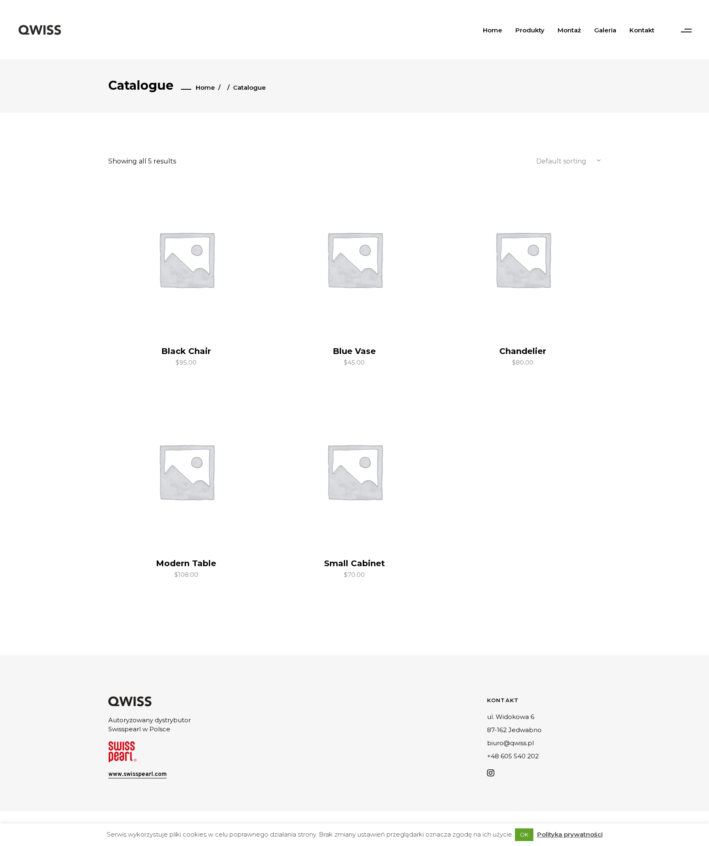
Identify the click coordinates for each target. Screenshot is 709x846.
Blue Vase (354, 351)
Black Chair (186, 351)
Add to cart (169, 361)
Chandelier (522, 351)
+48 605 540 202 (513, 756)
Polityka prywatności (570, 834)
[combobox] (560, 161)
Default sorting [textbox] (561, 161)
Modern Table (186, 563)
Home (205, 87)
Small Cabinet (354, 563)
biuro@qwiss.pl (510, 743)
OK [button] (524, 834)
